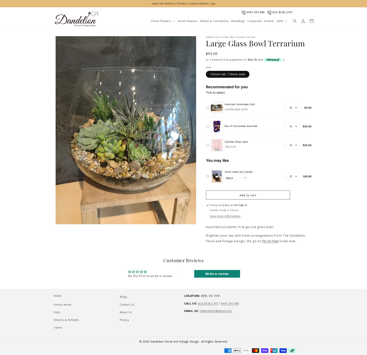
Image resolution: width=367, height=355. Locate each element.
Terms (58, 327)
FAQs (57, 312)
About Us (126, 312)
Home (58, 296)
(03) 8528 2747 (282, 12)
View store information (225, 216)
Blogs (123, 297)
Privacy (124, 320)
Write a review (217, 274)
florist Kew (270, 241)
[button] (163, 21)
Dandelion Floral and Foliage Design (175, 341)
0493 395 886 (256, 12)
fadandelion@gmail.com (216, 311)
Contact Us (127, 304)
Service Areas (63, 304)
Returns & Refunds (66, 320)
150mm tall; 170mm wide (227, 74)
